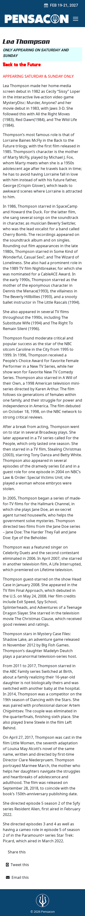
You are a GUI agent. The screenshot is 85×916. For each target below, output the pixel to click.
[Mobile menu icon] (75, 19)
